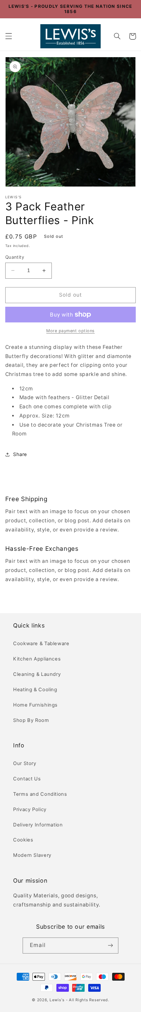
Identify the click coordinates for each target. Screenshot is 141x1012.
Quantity (14, 257)
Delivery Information (38, 825)
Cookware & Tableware (41, 643)
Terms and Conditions (40, 794)
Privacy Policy (30, 809)
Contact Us (27, 779)
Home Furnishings (35, 705)
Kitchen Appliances (37, 659)
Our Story (24, 763)
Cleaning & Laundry (37, 674)
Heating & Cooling (35, 690)
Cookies (23, 840)
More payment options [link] (70, 330)
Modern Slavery (32, 855)
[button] (8, 36)
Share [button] (20, 454)
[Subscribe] (110, 946)
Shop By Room (31, 720)
